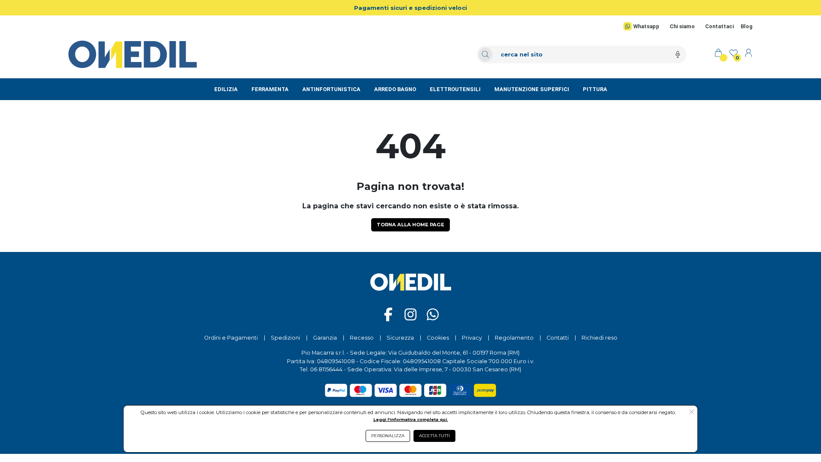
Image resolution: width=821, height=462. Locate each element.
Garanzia (325, 338)
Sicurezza (400, 338)
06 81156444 (326, 369)
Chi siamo (682, 26)
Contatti (557, 338)
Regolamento (514, 338)
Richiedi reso (599, 338)
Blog (747, 26)
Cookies (438, 338)
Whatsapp (646, 26)
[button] (691, 412)
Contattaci (719, 26)
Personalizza (388, 435)
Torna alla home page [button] (410, 225)
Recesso (362, 338)
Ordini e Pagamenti (231, 338)
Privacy (472, 338)
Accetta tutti (434, 435)
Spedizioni (285, 338)
